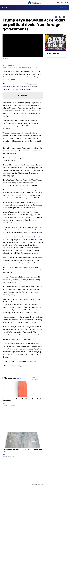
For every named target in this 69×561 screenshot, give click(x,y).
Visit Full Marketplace (35, 378)
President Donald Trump (11, 71)
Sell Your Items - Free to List (23, 379)
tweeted (36, 173)
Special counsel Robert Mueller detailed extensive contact (22, 237)
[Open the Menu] (3, 2)
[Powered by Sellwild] (40, 484)
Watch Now (62, 3)
